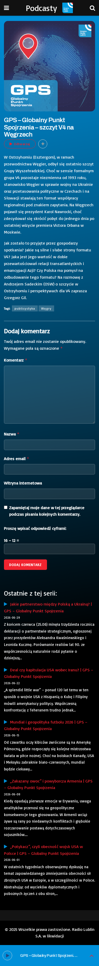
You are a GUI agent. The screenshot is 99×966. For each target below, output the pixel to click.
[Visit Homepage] (67, 8)
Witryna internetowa (23, 482)
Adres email (16, 458)
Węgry (46, 308)
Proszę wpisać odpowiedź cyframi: (35, 528)
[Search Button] (92, 8)
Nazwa (12, 433)
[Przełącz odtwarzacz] (91, 956)
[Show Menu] (6, 8)
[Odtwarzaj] (7, 955)
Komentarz (15, 360)
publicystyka (25, 308)
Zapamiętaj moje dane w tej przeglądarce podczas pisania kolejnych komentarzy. (46, 511)
